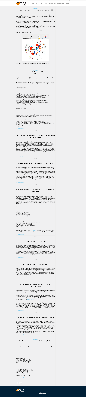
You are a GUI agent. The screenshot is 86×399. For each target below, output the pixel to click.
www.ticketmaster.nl (30, 299)
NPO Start (27, 351)
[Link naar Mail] (69, 0)
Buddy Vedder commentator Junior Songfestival (35, 341)
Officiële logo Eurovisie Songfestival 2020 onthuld (36, 10)
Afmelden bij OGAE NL (42, 393)
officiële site (34, 230)
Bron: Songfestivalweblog (20, 128)
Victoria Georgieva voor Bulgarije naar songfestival (35, 163)
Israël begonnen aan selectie (36, 241)
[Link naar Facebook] (66, 0)
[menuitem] (33, 3)
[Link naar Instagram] (68, 0)
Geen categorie (35, 8)
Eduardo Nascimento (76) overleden (35, 264)
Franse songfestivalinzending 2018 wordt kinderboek (36, 317)
